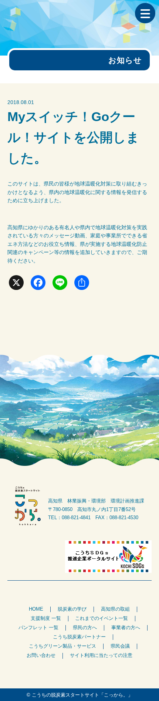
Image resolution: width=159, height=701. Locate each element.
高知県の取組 (115, 609)
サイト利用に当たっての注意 (101, 655)
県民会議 (120, 646)
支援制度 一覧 (46, 618)
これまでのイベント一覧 (101, 618)
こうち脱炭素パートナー (79, 637)
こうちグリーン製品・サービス (62, 646)
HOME (36, 609)
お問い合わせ (41, 655)
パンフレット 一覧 (38, 627)
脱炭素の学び (72, 609)
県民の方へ (85, 627)
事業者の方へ (125, 627)
